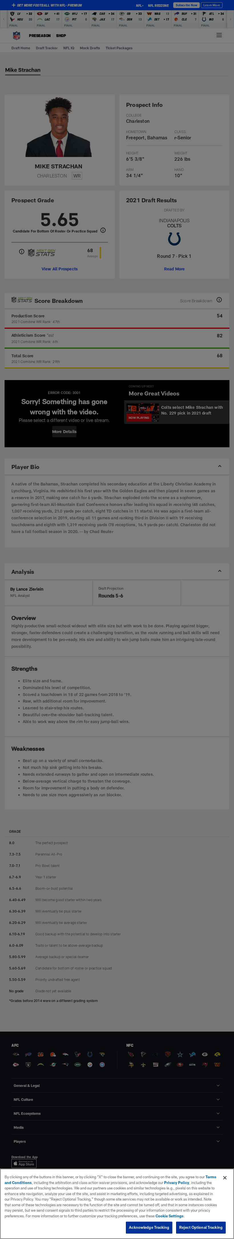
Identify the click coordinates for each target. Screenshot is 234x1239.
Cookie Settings (169, 1216)
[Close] (225, 1177)
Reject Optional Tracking (201, 1227)
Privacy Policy (176, 1182)
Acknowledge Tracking (149, 1227)
